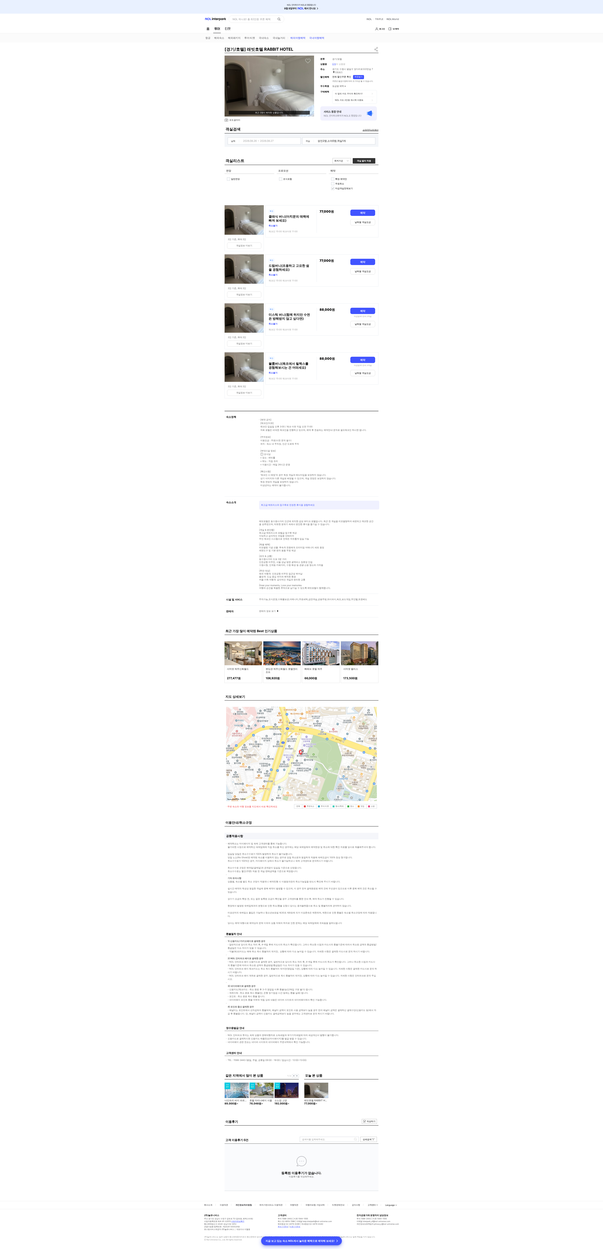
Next (297, 1075)
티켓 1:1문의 (295, 1226)
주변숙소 (310, 806)
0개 (334, 64)
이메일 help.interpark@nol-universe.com (314, 1221)
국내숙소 (264, 37)
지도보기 (338, 72)
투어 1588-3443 (285, 1218)
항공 (207, 37)
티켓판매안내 (338, 1205)
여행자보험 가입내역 (315, 1205)
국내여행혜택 (316, 37)
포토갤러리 (234, 120)
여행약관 (294, 1205)
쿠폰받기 (358, 77)
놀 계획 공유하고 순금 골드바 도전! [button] (252, 19)
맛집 (362, 806)
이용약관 (224, 1205)
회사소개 (208, 1205)
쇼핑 (373, 806)
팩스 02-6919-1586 (286, 1221)
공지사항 (356, 1205)
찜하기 (307, 61)
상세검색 (367, 1139)
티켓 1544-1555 (301, 1218)
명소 (352, 806)
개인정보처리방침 (244, 1205)
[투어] (217, 28)
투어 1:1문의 (283, 1226)
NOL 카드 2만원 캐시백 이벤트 (349, 100)
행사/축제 (339, 806)
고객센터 (372, 1205)
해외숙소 (219, 37)
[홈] (208, 28)
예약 (362, 212)
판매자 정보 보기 (267, 611)
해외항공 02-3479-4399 (288, 1224)
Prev (293, 1075)
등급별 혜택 (338, 86)
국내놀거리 (279, 37)
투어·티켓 (249, 37)
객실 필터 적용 (364, 160)
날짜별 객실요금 (363, 222)
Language (390, 1205)
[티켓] (227, 28)
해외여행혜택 (297, 37)
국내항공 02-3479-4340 (312, 1224)
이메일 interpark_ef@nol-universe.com (373, 1221)
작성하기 (371, 1121)
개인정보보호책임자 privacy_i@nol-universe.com (378, 1224)
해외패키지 (234, 37)
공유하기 (376, 49)
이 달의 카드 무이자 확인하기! (349, 93)
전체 (298, 806)
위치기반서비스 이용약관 (270, 1205)
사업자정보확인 (237, 1221)
